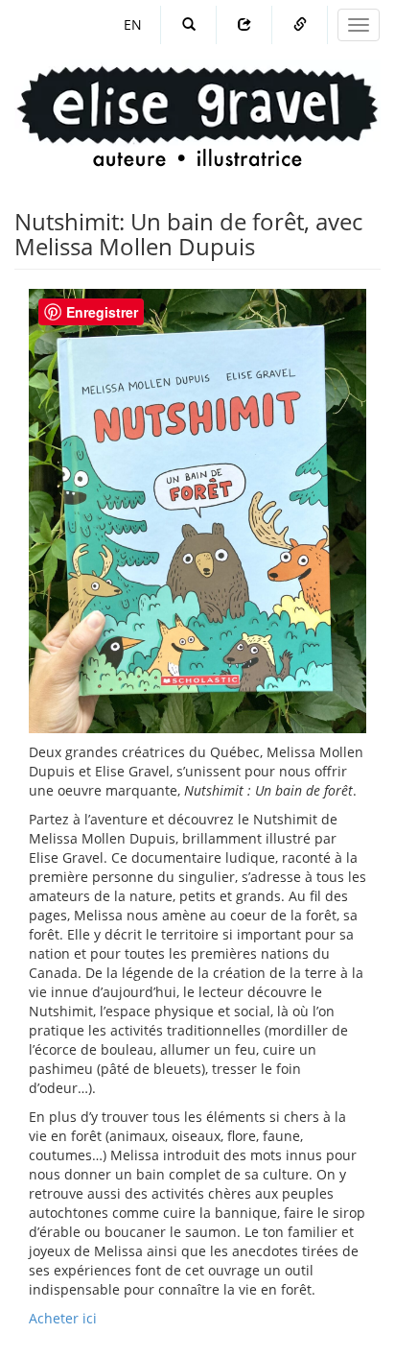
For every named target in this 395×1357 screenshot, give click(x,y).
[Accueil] (197, 98)
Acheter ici (63, 1318)
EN (133, 24)
